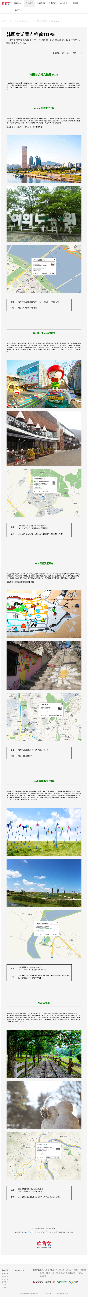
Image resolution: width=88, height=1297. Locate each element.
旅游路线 (43, 1276)
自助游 (48, 1273)
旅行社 (42, 1273)
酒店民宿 (52, 3)
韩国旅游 (61, 1270)
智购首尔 (64, 3)
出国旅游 (69, 1270)
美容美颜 (41, 3)
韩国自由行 (44, 1270)
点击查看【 (11, 582)
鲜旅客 (58, 1273)
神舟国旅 (80, 1273)
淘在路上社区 (52, 1270)
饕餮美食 (18, 3)
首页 (3, 21)
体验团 (75, 3)
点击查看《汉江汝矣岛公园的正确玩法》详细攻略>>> (26, 127)
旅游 (52, 1273)
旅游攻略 (26, 21)
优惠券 (18, 10)
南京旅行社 (72, 1273)
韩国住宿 (83, 1270)
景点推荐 (29, 3)
